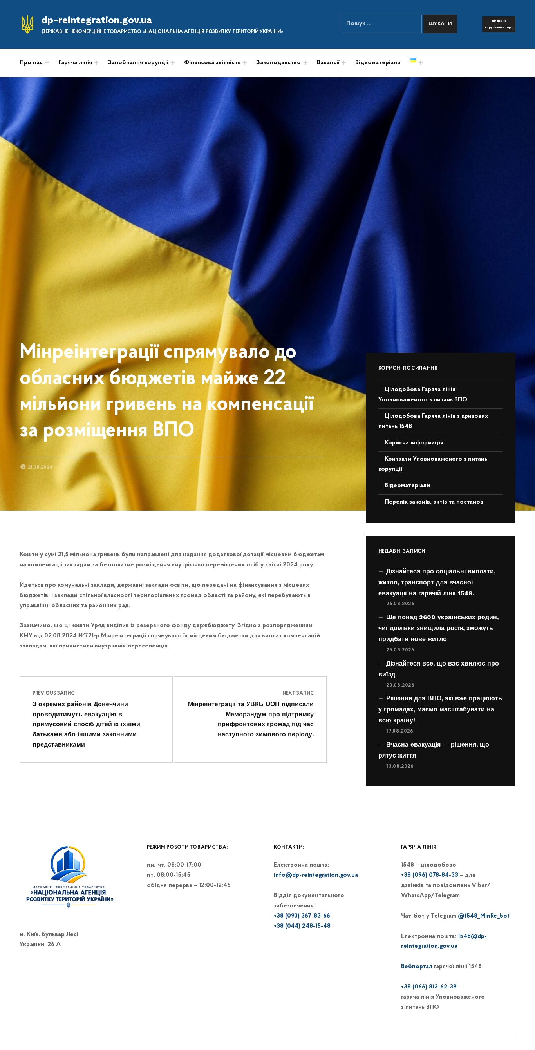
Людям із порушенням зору (499, 24)
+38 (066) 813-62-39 (429, 987)
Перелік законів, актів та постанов (434, 502)
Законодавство (278, 63)
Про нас (31, 63)
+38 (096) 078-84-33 (429, 875)
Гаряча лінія (75, 63)
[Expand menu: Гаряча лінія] (96, 63)
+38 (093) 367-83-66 (302, 916)
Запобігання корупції (138, 63)
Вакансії (328, 63)
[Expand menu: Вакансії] (344, 63)
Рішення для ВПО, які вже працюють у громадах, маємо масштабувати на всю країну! (440, 709)
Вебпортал (416, 966)
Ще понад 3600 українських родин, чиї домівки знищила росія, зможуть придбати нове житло (438, 628)
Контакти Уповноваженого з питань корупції (432, 464)
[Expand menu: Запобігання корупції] (173, 63)
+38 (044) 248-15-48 (302, 926)
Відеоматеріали (378, 63)
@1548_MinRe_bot (484, 916)
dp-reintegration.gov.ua (97, 20)
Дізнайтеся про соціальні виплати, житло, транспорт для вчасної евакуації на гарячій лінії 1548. (436, 582)
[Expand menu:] (245, 63)
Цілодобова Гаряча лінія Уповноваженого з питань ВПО (422, 394)
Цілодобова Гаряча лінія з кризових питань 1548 (433, 421)
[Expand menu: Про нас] (47, 63)
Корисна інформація (414, 443)
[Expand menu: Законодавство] (305, 63)
